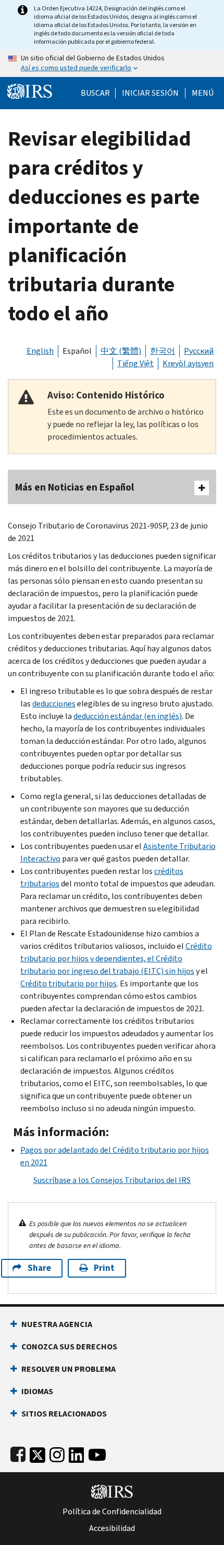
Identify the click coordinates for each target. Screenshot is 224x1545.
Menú (203, 93)
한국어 (162, 350)
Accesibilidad (112, 1528)
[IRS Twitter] (37, 1452)
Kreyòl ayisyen (188, 363)
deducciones (54, 703)
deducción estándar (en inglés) (127, 716)
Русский (199, 350)
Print (104, 1268)
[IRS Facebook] (18, 1452)
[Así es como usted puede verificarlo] (112, 63)
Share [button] (39, 1268)
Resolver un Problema (68, 1368)
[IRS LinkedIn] (76, 1452)
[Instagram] (57, 1452)
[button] (150, 93)
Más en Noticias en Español (74, 487)
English (40, 350)
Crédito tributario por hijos (68, 983)
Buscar (95, 93)
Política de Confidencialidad (112, 1512)
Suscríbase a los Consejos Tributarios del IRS (112, 1180)
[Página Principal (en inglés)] (29, 90)
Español (77, 350)
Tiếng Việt (135, 363)
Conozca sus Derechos (69, 1346)
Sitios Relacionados (64, 1413)
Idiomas (37, 1391)
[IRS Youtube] (97, 1452)
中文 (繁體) (121, 350)
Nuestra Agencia (56, 1324)
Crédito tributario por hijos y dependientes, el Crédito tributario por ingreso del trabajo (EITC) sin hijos (116, 958)
